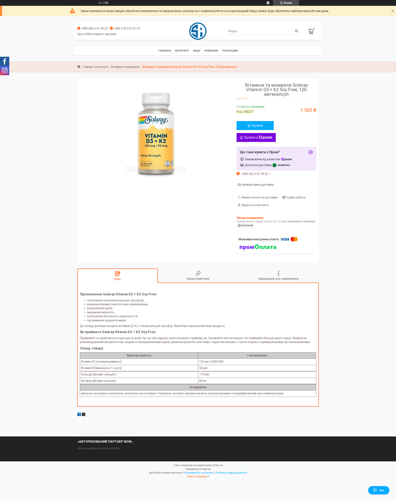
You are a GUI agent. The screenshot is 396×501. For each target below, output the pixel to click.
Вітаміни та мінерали (125, 66)
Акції (196, 50)
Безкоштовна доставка (258, 184)
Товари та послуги (95, 66)
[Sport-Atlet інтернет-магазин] (198, 30)
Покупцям (230, 50)
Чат (381, 490)
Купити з (251, 137)
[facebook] (79, 415)
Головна (164, 50)
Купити (257, 125)
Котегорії (182, 50)
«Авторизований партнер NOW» (98, 448)
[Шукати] (296, 31)
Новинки (211, 50)
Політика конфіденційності (231, 472)
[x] (83, 415)
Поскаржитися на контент (198, 472)
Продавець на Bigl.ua (198, 469)
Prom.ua (218, 465)
